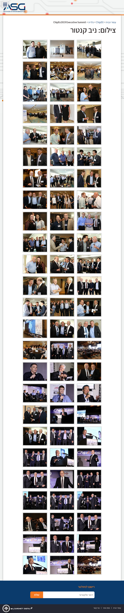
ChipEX (100, 22)
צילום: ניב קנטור (93, 30)
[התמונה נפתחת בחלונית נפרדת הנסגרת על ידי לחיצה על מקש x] (89, 49)
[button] (5, 4)
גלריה (91, 22)
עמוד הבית (111, 22)
